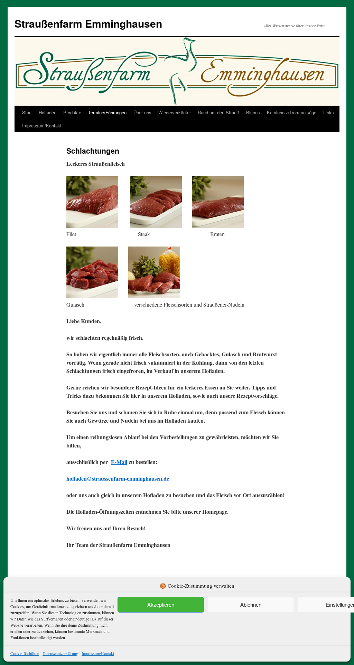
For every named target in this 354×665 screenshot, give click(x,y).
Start (27, 112)
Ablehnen (250, 605)
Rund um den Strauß (218, 112)
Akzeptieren (160, 605)
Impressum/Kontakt (98, 653)
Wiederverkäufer (174, 112)
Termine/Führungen (107, 112)
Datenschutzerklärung (60, 653)
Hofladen (47, 112)
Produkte (72, 112)
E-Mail (119, 462)
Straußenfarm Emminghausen (88, 23)
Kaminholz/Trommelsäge (291, 112)
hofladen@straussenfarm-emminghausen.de (117, 478)
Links (328, 112)
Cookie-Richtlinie (24, 653)
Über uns (142, 112)
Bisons (253, 112)
